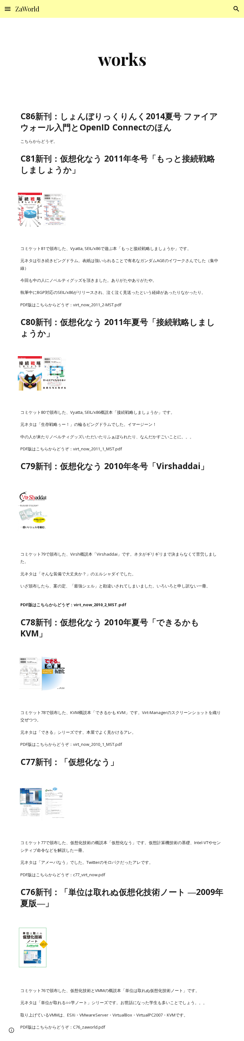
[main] (121, 59)
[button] (7, 8)
